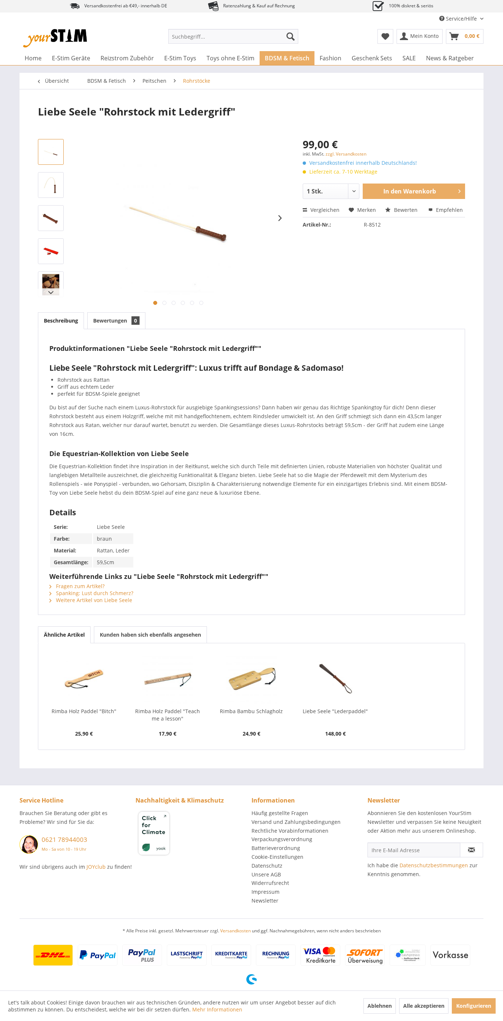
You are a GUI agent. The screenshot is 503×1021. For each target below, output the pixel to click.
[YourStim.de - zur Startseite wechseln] (55, 38)
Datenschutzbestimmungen (434, 865)
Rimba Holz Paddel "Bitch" (84, 711)
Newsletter (265, 900)
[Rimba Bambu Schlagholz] (251, 678)
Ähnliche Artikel (64, 634)
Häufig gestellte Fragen (280, 813)
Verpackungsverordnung (282, 839)
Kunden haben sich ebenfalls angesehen (150, 634)
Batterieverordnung (276, 847)
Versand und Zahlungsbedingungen (296, 821)
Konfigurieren (473, 1005)
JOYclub (96, 866)
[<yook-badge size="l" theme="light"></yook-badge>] (192, 834)
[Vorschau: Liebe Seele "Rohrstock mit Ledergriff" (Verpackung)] (51, 251)
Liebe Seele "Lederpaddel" (335, 711)
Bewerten (406, 209)
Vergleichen (324, 209)
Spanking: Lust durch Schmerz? (93, 593)
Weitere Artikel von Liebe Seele (93, 600)
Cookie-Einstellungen (277, 856)
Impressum (265, 891)
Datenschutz (267, 865)
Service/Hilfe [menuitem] (461, 18)
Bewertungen (115, 320)
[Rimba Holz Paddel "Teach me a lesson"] (167, 678)
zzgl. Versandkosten (346, 154)
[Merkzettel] (385, 36)
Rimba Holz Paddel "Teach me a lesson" (167, 715)
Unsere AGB (266, 874)
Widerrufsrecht (270, 882)
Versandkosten (235, 931)
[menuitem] (233, 36)
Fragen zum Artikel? (79, 586)
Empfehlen (449, 209)
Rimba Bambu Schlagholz (251, 711)
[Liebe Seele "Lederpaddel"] (335, 678)
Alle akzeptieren (423, 1005)
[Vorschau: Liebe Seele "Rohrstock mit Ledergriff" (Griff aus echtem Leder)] (51, 218)
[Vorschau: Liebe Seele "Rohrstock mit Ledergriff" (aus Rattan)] (51, 152)
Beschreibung (61, 320)
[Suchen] (290, 36)
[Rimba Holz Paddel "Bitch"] (84, 678)
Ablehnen (379, 1005)
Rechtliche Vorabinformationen (290, 830)
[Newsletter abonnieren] (471, 850)
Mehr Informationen (217, 1009)
